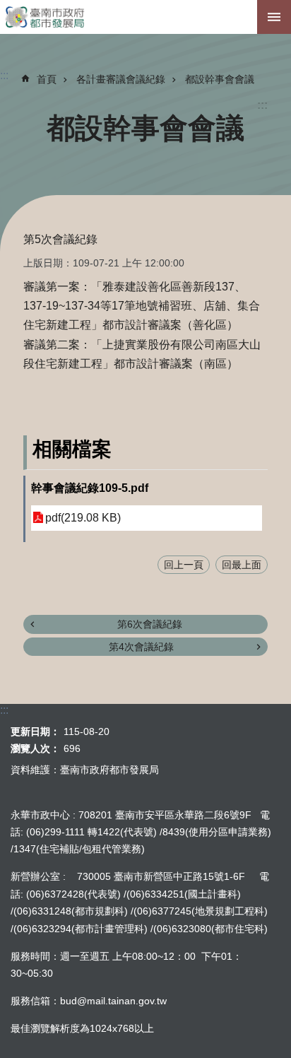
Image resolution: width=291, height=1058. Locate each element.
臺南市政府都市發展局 (145, 17)
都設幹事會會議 (219, 79)
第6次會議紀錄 (149, 624)
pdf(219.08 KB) (83, 518)
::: (262, 105)
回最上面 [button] (241, 564)
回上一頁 (183, 564)
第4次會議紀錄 (141, 646)
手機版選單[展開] (274, 17)
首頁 (47, 79)
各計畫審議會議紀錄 (120, 79)
